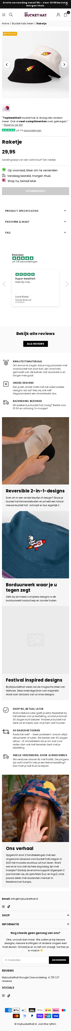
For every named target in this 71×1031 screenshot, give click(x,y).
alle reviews (35, 343)
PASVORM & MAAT (17, 222)
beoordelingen (32, 130)
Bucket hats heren (23, 23)
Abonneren (59, 959)
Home (5, 23)
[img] (37, 258)
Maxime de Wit (13, 125)
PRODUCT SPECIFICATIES (21, 211)
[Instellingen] (58, 14)
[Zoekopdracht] (10, 14)
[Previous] (7, 65)
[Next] (64, 65)
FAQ (8, 233)
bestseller (10, 33)
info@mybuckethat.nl (24, 899)
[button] (65, 14)
